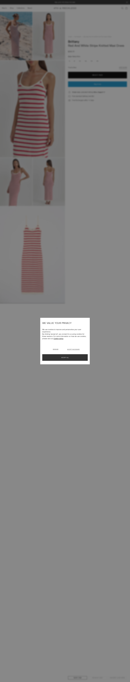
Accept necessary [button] (73, 349)
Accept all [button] (65, 357)
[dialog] (65, 341)
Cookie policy (58, 338)
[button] (56, 349)
